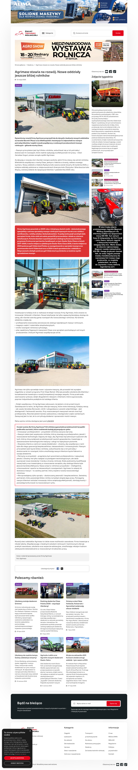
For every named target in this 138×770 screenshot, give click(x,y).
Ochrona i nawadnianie (72, 754)
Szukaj (118, 33)
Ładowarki (68, 737)
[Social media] (106, 71)
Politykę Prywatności (79, 711)
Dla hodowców (69, 743)
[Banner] (69, 11)
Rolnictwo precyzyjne (93, 743)
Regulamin (114, 709)
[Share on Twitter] (62, 568)
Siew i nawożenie (70, 750)
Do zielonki (68, 740)
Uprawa (67, 747)
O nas (111, 733)
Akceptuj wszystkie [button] (17, 758)
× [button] (30, 731)
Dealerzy (18, 85)
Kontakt (111, 754)
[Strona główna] (37, 729)
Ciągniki (67, 733)
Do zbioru (88, 740)
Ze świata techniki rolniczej (94, 750)
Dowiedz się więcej (20, 754)
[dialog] (17, 748)
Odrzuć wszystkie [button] (17, 763)
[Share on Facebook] (58, 568)
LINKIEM (50, 421)
